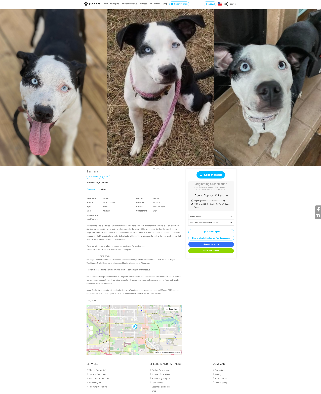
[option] (53, 87)
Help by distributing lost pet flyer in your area (211, 238)
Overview (91, 189)
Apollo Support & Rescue (211, 195)
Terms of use (220, 378)
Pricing (218, 374)
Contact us (219, 370)
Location (102, 189)
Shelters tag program (161, 378)
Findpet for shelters (160, 370)
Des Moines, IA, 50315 (97, 182)
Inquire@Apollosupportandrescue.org (209, 200)
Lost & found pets (111, 4)
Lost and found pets (97, 374)
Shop (165, 4)
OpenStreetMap (167, 352)
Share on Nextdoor (211, 251)
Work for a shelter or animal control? (204, 223)
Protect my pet (95, 382)
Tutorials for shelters (161, 374)
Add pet (211, 4)
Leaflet (157, 352)
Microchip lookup (129, 4)
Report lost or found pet (99, 378)
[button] (132, 324)
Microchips (155, 4)
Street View (173, 309)
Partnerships (157, 382)
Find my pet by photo (98, 387)
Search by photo (181, 4)
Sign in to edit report (211, 232)
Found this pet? (196, 217)
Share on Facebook (211, 244)
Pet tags (143, 4)
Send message (213, 174)
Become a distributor (161, 387)
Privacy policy (221, 382)
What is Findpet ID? (97, 370)
